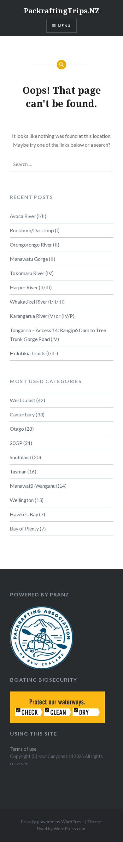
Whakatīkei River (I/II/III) (37, 302)
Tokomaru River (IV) (32, 273)
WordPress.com (69, 828)
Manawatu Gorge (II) (32, 259)
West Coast (22, 400)
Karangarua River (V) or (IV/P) (42, 316)
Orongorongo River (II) (34, 244)
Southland (20, 457)
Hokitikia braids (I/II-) (34, 353)
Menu (64, 25)
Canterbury (22, 414)
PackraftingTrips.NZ (62, 10)
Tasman (18, 471)
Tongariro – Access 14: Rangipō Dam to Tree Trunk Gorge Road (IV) (58, 334)
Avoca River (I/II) (28, 216)
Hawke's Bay (24, 514)
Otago (17, 429)
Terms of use (23, 749)
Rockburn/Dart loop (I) (35, 230)
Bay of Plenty (24, 528)
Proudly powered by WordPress (52, 821)
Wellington (22, 500)
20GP (16, 443)
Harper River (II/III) (31, 287)
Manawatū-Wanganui (33, 486)
